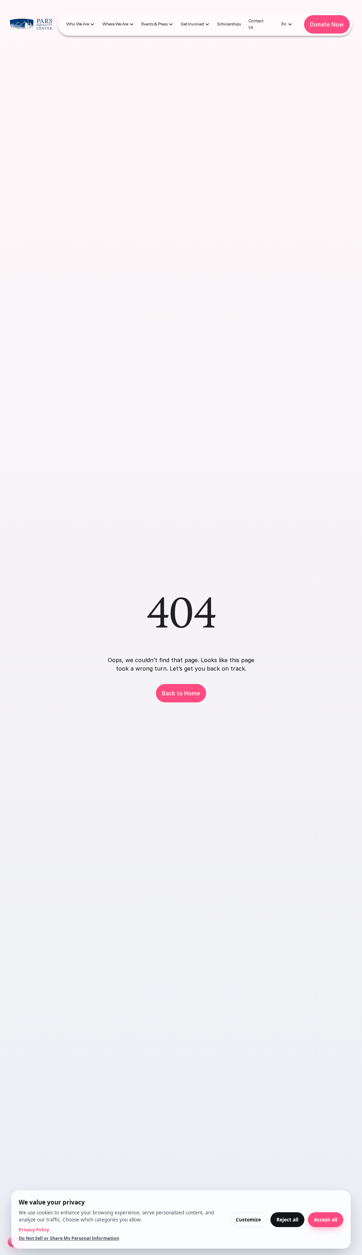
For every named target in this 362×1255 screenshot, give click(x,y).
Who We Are (77, 24)
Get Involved (192, 24)
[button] (80, 24)
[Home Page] (31, 24)
